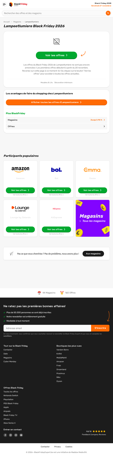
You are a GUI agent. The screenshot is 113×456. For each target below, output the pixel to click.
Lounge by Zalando (20, 217)
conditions (8, 336)
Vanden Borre (62, 350)
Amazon (20, 178)
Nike (58, 377)
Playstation (8, 399)
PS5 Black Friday (11, 403)
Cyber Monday (10, 361)
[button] (99, 431)
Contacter (8, 350)
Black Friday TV (10, 415)
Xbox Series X (9, 423)
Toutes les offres (11, 392)
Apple (6, 407)
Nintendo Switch (11, 395)
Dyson (59, 381)
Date (6, 354)
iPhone (7, 419)
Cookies (68, 447)
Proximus (60, 373)
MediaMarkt (61, 358)
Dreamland (61, 369)
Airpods (7, 411)
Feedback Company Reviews (94, 434)
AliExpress (56, 217)
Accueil (7, 22)
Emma (92, 178)
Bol (56, 178)
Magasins (17, 22)
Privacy (57, 447)
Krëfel (59, 354)
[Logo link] (6, 435)
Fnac (58, 365)
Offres (11, 126)
